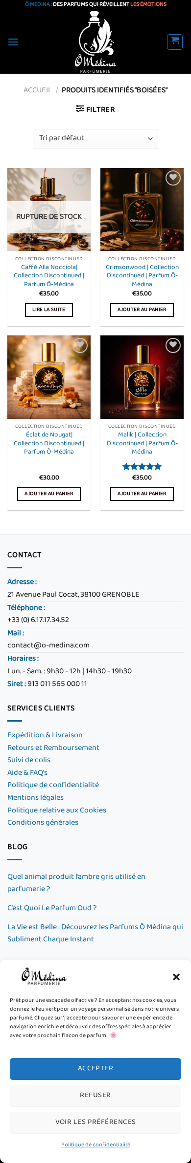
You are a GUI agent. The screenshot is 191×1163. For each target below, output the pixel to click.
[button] (176, 977)
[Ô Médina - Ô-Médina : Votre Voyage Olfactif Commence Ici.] (95, 42)
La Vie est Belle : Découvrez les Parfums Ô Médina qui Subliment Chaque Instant (95, 934)
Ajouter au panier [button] (142, 309)
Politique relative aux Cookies (56, 810)
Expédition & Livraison (45, 735)
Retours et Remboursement (53, 748)
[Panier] (175, 42)
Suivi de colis (28, 760)
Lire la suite (48, 309)
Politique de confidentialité (95, 1145)
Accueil (38, 90)
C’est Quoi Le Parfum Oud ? (51, 908)
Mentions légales (35, 798)
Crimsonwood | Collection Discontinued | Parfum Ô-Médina (142, 277)
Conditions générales (43, 823)
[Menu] (13, 42)
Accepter (96, 1068)
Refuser (95, 1095)
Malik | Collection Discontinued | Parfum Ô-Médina (142, 444)
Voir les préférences (95, 1122)
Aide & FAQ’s (27, 773)
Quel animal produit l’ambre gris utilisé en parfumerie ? (76, 883)
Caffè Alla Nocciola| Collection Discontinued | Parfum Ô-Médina (49, 277)
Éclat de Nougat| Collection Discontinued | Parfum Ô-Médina (49, 444)
